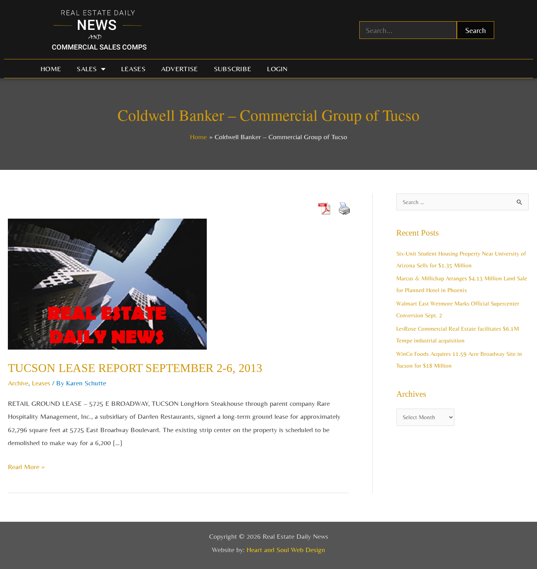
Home (50, 68)
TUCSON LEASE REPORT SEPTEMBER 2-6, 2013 (135, 367)
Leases (133, 68)
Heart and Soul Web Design (285, 549)
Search (475, 30)
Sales (87, 68)
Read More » (26, 465)
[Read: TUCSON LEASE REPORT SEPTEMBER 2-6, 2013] (107, 283)
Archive (18, 383)
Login (277, 68)
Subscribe (233, 68)
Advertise (179, 68)
